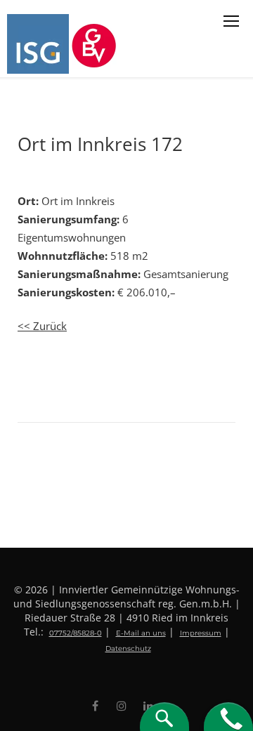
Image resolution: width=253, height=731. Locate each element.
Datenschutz (128, 648)
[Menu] (231, 21)
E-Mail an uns (141, 633)
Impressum (200, 633)
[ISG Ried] (39, 44)
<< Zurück (42, 326)
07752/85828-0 (75, 633)
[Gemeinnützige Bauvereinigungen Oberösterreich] (96, 44)
